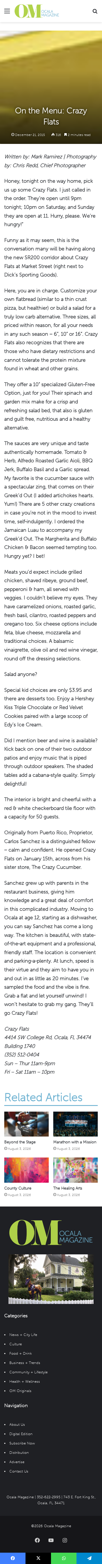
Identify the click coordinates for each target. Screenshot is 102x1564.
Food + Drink (20, 1353)
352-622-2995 (48, 1497)
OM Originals (20, 1391)
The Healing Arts (67, 1188)
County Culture (17, 1188)
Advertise (16, 1462)
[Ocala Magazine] (37, 11)
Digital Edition (21, 1434)
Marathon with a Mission (74, 1142)
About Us (17, 1424)
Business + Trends (24, 1363)
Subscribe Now (22, 1443)
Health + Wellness (24, 1381)
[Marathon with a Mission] (75, 1124)
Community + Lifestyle (28, 1372)
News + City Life (23, 1335)
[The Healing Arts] (75, 1170)
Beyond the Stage (20, 1142)
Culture (15, 1344)
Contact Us (18, 1471)
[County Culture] (26, 1169)
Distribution (19, 1452)
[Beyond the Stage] (26, 1124)
